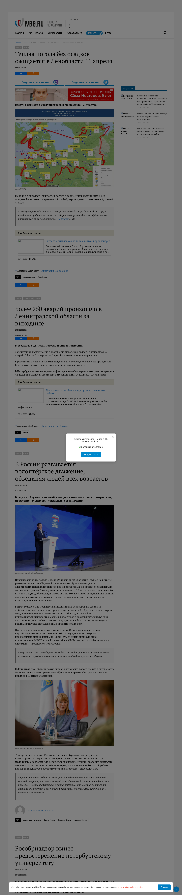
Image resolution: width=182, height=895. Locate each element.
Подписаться (91, 454)
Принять (164, 887)
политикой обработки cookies (130, 887)
